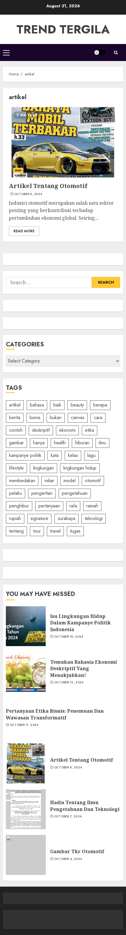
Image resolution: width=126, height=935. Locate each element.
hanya (39, 442)
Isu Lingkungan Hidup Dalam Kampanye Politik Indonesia (80, 623)
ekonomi (67, 430)
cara (98, 417)
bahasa (37, 405)
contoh (16, 430)
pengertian (41, 493)
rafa (73, 505)
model (70, 480)
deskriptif (41, 430)
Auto (18, 170)
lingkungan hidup (79, 468)
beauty (77, 405)
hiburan (82, 442)
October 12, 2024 (69, 682)
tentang (16, 531)
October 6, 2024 (68, 859)
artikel (15, 405)
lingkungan (43, 468)
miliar (49, 480)
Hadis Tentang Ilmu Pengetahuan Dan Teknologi (85, 805)
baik (57, 405)
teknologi (94, 518)
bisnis (35, 417)
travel (55, 531)
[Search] (115, 52)
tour (37, 531)
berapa (100, 405)
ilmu (102, 442)
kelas (73, 455)
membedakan (22, 480)
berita (14, 417)
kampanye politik (25, 455)
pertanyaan (49, 505)
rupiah (15, 518)
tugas (75, 531)
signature (39, 518)
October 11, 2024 (24, 725)
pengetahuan (75, 493)
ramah (92, 505)
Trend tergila (63, 29)
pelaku (15, 493)
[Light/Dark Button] (99, 52)
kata (55, 455)
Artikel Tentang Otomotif (48, 186)
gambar (16, 442)
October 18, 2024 (68, 637)
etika (89, 430)
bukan (56, 417)
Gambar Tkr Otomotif (77, 851)
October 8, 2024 (28, 194)
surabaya (66, 518)
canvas (77, 417)
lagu (91, 455)
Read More (24, 231)
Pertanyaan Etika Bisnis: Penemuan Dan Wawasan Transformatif (55, 714)
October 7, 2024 (68, 816)
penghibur (19, 505)
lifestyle (16, 468)
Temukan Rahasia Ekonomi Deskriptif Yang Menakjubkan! (83, 668)
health (60, 442)
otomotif (93, 480)
